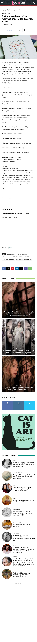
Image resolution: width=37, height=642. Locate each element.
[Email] (21, 268)
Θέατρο (18, 309)
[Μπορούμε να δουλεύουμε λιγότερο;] (7, 525)
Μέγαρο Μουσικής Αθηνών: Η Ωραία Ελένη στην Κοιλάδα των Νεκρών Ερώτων (18, 352)
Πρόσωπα (15, 460)
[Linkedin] (17, 268)
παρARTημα (16, 509)
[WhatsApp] (30, 268)
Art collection (17, 472)
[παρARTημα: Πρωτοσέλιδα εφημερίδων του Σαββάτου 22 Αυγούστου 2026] (7, 512)
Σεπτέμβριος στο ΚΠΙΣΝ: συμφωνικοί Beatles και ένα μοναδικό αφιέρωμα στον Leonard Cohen (24, 537)
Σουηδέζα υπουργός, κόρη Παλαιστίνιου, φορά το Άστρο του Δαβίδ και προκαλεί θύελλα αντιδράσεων (23, 550)
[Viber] (26, 268)
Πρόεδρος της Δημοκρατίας (23, 259)
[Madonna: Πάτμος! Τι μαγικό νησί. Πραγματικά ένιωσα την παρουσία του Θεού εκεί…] (7, 464)
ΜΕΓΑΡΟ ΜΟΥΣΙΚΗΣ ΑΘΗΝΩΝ (21, 257)
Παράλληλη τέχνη (11, 10)
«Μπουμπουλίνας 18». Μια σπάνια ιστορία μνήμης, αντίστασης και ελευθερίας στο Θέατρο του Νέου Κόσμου (18, 314)
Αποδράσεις (16, 570)
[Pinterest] (12, 268)
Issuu (11, 247)
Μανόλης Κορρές (7, 257)
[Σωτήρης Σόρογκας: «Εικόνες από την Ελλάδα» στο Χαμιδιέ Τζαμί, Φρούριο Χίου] (7, 476)
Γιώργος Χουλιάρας (22, 254)
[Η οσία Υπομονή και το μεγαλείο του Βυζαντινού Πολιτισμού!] (7, 500)
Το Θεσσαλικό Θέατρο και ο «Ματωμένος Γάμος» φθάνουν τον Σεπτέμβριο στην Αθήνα (24, 488)
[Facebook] (4, 268)
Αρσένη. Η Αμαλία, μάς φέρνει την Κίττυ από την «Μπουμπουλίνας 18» (18, 389)
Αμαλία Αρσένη (11, 254)
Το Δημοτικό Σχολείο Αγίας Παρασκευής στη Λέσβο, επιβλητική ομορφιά (21, 574)
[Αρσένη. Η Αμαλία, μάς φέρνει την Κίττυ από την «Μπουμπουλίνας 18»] (18, 374)
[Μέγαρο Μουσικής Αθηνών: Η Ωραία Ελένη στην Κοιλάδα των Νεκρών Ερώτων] (18, 337)
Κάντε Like (7, 401)
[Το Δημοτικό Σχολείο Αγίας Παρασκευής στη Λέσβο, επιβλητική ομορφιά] (7, 574)
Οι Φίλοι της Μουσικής (9, 259)
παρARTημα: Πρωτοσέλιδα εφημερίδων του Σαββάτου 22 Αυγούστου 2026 (22, 513)
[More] (24, 30)
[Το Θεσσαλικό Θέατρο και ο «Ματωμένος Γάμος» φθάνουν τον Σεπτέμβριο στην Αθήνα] (7, 488)
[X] (8, 268)
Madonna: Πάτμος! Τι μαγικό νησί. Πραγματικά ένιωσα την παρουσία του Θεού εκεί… (24, 464)
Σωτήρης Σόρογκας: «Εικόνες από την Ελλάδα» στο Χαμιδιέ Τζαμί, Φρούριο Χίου (24, 476)
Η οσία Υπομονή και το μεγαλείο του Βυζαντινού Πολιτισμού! (23, 501)
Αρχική (4, 10)
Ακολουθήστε (18, 401)
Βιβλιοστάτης (21, 10)
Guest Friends (17, 498)
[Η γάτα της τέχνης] (18, 2)
